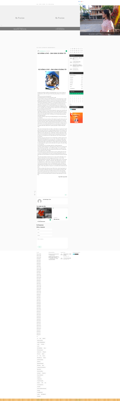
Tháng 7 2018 (39, 314)
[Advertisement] (52, 61)
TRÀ (42, 382)
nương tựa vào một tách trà (41, 367)
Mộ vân (45, 357)
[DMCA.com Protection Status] (73, 109)
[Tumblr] (80, 50)
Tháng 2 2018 (39, 322)
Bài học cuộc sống (51, 4)
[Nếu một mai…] (60, 212)
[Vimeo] (76, 50)
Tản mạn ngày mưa (40, 384)
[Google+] (76, 48)
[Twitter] (74, 50)
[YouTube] (71, 52)
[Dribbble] (82, 48)
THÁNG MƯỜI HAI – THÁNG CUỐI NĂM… (77, 58)
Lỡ (37, 355)
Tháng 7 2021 (39, 297)
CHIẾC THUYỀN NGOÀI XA (41, 342)
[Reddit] (74, 52)
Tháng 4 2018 (39, 319)
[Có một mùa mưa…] (44, 213)
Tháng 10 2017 (39, 328)
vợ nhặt (38, 394)
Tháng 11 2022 (39, 286)
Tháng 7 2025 (39, 260)
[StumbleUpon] (78, 50)
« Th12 (70, 104)
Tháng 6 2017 (39, 334)
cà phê (38, 344)
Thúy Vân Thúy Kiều (40, 380)
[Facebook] (71, 48)
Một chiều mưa (39, 357)
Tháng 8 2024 (39, 271)
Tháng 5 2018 (39, 317)
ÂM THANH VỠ (43, 394)
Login (79, 4)
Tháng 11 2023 (39, 275)
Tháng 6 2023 (39, 280)
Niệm (43, 365)
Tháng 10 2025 (39, 257)
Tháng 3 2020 (39, 306)
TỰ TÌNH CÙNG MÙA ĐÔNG (76, 61)
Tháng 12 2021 (39, 291)
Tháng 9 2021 (39, 294)
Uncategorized (72, 88)
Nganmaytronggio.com (40, 399)
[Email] (80, 52)
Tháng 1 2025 (39, 266)
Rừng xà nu (44, 373)
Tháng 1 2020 (39, 308)
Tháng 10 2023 (39, 277)
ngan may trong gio (40, 359)
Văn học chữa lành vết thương (41, 388)
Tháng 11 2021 (39, 292)
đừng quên (38, 396)
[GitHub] (82, 50)
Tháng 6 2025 (39, 261)
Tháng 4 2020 (39, 305)
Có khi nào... (43, 344)
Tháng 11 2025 (39, 255)
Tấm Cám (38, 386)
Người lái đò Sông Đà (40, 363)
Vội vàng (38, 390)
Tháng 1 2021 (39, 300)
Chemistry (71, 77)
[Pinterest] (78, 48)
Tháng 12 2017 (39, 325)
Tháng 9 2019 (39, 311)
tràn (45, 382)
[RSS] (82, 52)
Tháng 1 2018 (39, 323)
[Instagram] (80, 48)
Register (82, 4)
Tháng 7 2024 (39, 272)
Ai (37, 338)
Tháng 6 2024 (39, 274)
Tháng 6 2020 (39, 302)
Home (37, 4)
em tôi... (38, 346)
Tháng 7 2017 (39, 333)
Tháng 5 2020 (39, 303)
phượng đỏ (38, 373)
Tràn (47, 4)
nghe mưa (38, 361)
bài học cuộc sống (72, 75)
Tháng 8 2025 (39, 258)
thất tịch (38, 382)
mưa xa (44, 355)
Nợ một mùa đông (40, 371)
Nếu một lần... (39, 369)
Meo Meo (43, 4)
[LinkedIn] (71, 50)
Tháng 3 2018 (39, 320)
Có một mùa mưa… (42, 221)
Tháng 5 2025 (39, 263)
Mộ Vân (40, 4)
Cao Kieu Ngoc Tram (47, 199)
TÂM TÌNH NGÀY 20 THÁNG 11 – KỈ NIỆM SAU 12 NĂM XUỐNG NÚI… (78, 65)
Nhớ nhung (38, 365)
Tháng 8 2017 (39, 331)
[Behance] (72, 48)
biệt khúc (44, 338)
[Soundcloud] (72, 50)
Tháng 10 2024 (39, 269)
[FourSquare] (72, 52)
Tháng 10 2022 (39, 288)
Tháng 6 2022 (39, 289)
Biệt (40, 338)
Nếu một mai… (57, 219)
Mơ (40, 355)
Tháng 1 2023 (39, 283)
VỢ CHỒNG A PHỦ (39, 392)
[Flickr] (74, 48)
